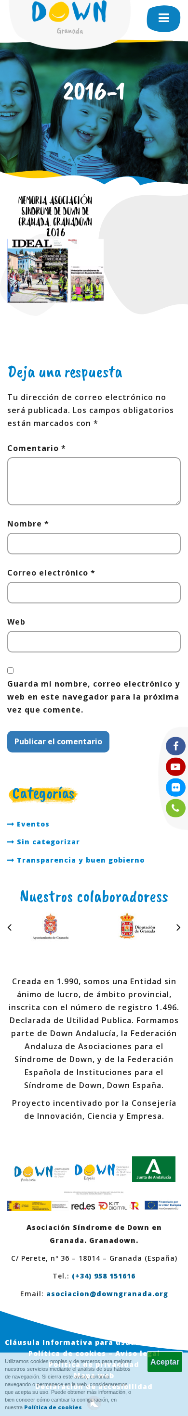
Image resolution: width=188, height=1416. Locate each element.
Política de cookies (53, 1407)
